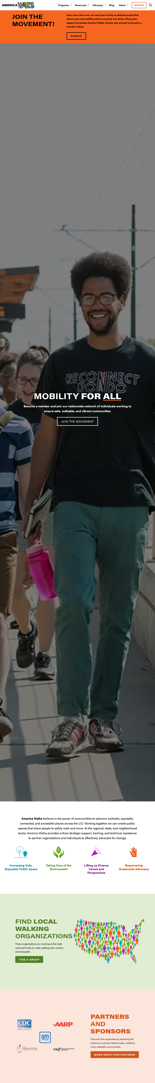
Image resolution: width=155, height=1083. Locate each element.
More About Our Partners (114, 1054)
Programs (63, 5)
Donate (139, 5)
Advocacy (97, 5)
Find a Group (29, 959)
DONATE (76, 36)
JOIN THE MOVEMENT (77, 421)
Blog (111, 5)
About (122, 5)
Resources (80, 5)
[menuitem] (64, 5)
